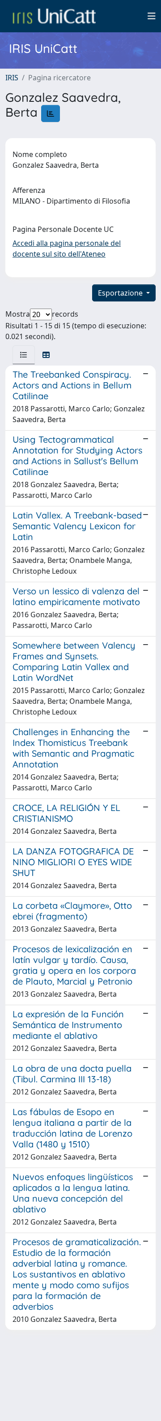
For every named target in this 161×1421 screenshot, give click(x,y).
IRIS (11, 78)
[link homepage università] (54, 16)
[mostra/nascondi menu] (152, 16)
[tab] (24, 354)
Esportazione (121, 293)
